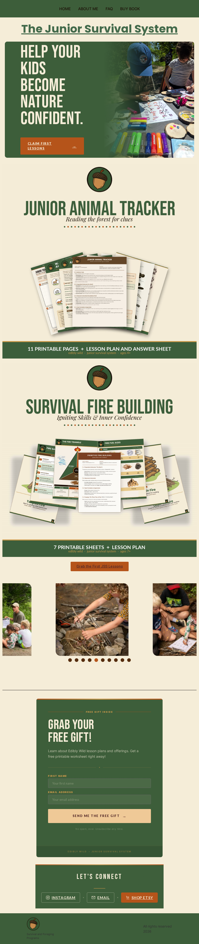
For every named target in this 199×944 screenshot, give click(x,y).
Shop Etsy (142, 897)
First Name (57, 776)
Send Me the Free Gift (99, 816)
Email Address (60, 792)
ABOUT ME (88, 8)
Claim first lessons (52, 146)
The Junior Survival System (99, 29)
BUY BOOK (130, 8)
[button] (7, 620)
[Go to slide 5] (96, 660)
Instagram (63, 897)
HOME (65, 8)
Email (103, 897)
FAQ (109, 8)
